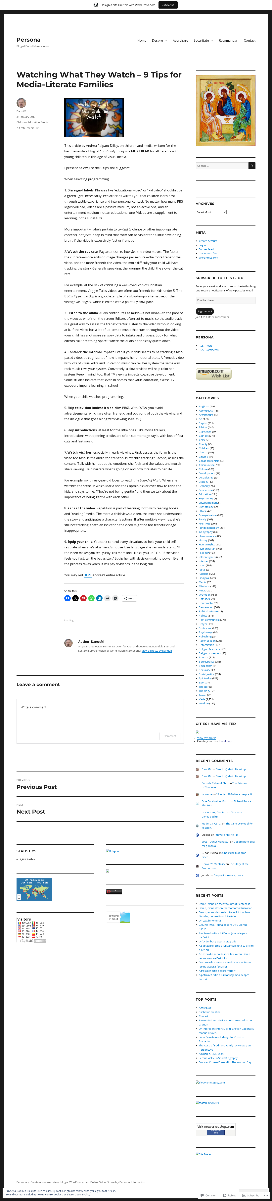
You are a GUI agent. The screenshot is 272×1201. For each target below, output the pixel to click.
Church (203, 452)
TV (37, 128)
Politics (203, 615)
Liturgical (204, 578)
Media (45, 122)
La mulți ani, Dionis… (214, 812)
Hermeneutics (207, 536)
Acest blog (205, 1008)
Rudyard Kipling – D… (227, 834)
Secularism (205, 666)
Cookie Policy (82, 1194)
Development (207, 473)
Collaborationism (209, 461)
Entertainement (208, 502)
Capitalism (205, 431)
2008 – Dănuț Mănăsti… (215, 841)
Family (202, 519)
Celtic (202, 440)
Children (22, 122)
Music (202, 590)
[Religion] (145, 851)
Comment (170, 736)
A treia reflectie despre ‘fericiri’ (217, 971)
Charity (203, 444)
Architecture (206, 415)
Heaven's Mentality (213, 864)
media (30, 128)
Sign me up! (205, 311)
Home (141, 40)
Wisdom (204, 703)
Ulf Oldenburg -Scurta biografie (218, 941)
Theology (204, 691)
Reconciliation (207, 640)
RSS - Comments (209, 350)
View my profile (206, 737)
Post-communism (209, 620)
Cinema (203, 456)
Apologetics (206, 410)
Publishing (205, 636)
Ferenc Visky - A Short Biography (218, 1058)
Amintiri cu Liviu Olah (211, 1054)
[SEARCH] (252, 165)
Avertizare (180, 40)
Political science (208, 611)
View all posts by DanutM (157, 650)
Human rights (207, 544)
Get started (168, 4)
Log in (202, 245)
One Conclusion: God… (215, 801)
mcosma (207, 794)
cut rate (21, 128)
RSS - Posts (205, 345)
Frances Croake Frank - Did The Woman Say (225, 1062)
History (203, 540)
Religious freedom (210, 653)
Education (34, 122)
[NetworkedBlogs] (215, 1127)
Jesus (202, 569)
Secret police (206, 661)
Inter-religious (207, 557)
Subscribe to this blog (219, 278)
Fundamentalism (209, 527)
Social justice (206, 674)
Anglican (204, 406)
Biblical (203, 427)
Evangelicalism (208, 515)
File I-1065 (204, 523)
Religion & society (209, 649)
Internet (203, 561)
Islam (202, 565)
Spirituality (205, 678)
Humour (204, 553)
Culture (203, 469)
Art (200, 419)
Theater (203, 686)
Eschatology (206, 507)
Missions (204, 586)
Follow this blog (216, 1131)
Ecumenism (206, 490)
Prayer (203, 624)
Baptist (203, 423)
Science (203, 657)
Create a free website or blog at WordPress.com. (59, 1182)
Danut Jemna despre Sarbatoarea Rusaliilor (225, 908)
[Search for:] (222, 166)
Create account (208, 241)
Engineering (206, 498)
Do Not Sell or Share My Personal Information (117, 1182)
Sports (203, 682)
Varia (202, 699)
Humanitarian (207, 548)
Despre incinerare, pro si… (230, 875)
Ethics (202, 511)
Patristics (204, 599)
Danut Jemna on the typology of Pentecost (224, 904)
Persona (28, 39)
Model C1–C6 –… (211, 823)
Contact (249, 40)
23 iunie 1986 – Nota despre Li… (235, 794)
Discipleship (206, 477)
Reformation (206, 645)
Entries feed (206, 249)
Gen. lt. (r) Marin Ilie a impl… (232, 769)
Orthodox (204, 594)
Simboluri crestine (210, 1012)
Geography (206, 532)
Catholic (203, 435)
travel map (225, 741)
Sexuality (204, 670)
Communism (206, 465)
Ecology (203, 481)
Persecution (206, 607)
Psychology (206, 632)
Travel (202, 695)
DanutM (21, 111)
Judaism (203, 573)
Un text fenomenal (210, 920)
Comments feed (208, 253)
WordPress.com (208, 257)
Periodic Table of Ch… (215, 783)
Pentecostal (206, 603)
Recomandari (228, 40)
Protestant (205, 628)
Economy (204, 486)
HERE (88, 575)
